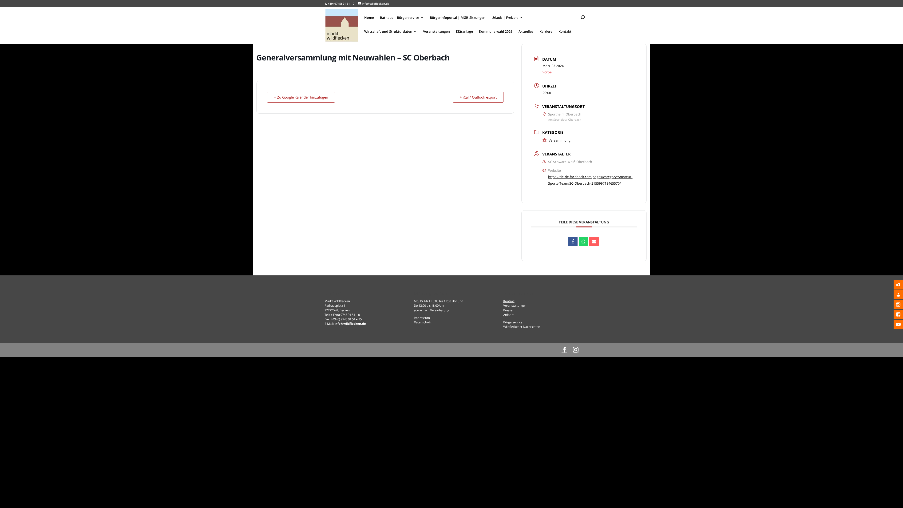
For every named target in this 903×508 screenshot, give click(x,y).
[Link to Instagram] (575, 350)
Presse (507, 310)
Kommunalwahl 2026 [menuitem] (495, 32)
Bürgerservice (512, 322)
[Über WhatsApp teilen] (583, 241)
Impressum (422, 318)
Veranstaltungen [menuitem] (436, 32)
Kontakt (509, 301)
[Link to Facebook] (564, 350)
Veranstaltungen (515, 305)
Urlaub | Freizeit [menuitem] (504, 18)
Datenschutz (423, 322)
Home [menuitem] (369, 18)
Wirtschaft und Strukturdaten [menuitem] (388, 32)
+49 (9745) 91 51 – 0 (341, 4)
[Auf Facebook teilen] (573, 241)
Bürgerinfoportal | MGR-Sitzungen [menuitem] (457, 18)
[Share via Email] (594, 241)
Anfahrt (508, 315)
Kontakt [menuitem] (564, 32)
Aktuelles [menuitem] (526, 32)
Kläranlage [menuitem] (464, 32)
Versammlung (559, 140)
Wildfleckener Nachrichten (521, 327)
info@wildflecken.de (350, 323)
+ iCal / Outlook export (478, 97)
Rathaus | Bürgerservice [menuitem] (399, 18)
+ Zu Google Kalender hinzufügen (301, 97)
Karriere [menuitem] (545, 32)
